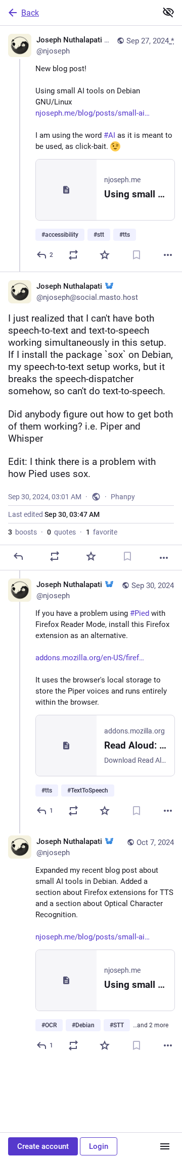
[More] (168, 255)
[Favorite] (105, 255)
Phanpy (123, 497)
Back (30, 13)
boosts (22, 532)
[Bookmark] (136, 255)
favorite (101, 532)
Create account (43, 1146)
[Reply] (18, 556)
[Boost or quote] (73, 255)
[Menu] (165, 1146)
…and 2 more (150, 1025)
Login (98, 1146)
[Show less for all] (168, 12)
